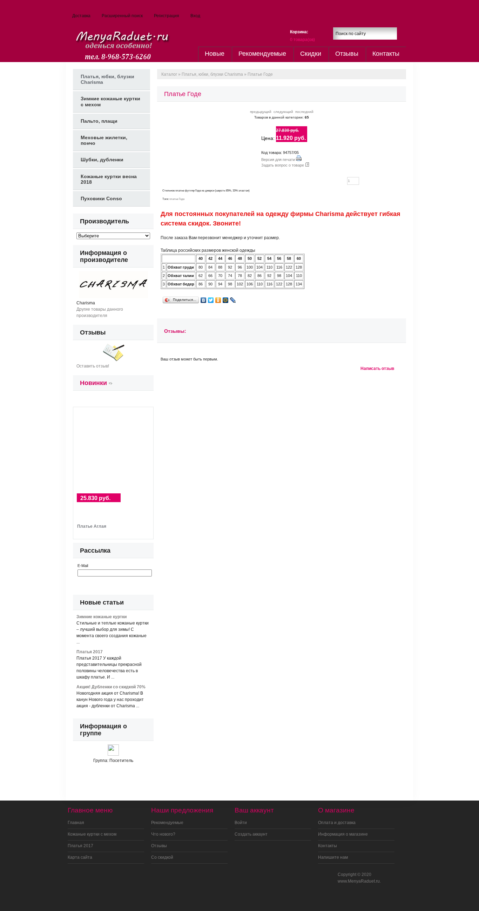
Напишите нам (333, 857)
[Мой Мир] (225, 300)
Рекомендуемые (262, 53)
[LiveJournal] (233, 300)
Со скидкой (162, 857)
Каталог (169, 74)
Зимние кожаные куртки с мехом (110, 101)
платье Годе (176, 199)
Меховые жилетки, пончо (104, 140)
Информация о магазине (343, 834)
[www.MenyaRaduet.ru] (113, 41)
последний (304, 112)
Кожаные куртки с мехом (92, 834)
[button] (399, 33)
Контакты (385, 53)
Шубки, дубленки (102, 159)
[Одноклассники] (218, 300)
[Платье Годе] (172, 142)
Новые (214, 53)
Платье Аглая (91, 526)
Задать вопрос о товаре (282, 165)
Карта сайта (80, 857)
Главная (76, 822)
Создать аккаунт (251, 834)
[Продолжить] (115, 583)
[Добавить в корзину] (380, 179)
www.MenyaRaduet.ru (359, 881)
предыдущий (260, 112)
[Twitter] (211, 300)
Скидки (310, 53)
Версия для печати (278, 159)
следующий (283, 112)
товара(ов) (302, 39)
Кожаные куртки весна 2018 (109, 179)
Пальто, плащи (99, 121)
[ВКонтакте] (203, 300)
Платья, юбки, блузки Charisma (212, 74)
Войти (241, 822)
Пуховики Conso (101, 198)
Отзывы (346, 53)
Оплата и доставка (337, 822)
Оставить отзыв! (92, 366)
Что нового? (163, 834)
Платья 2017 (80, 845)
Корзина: (299, 31)
